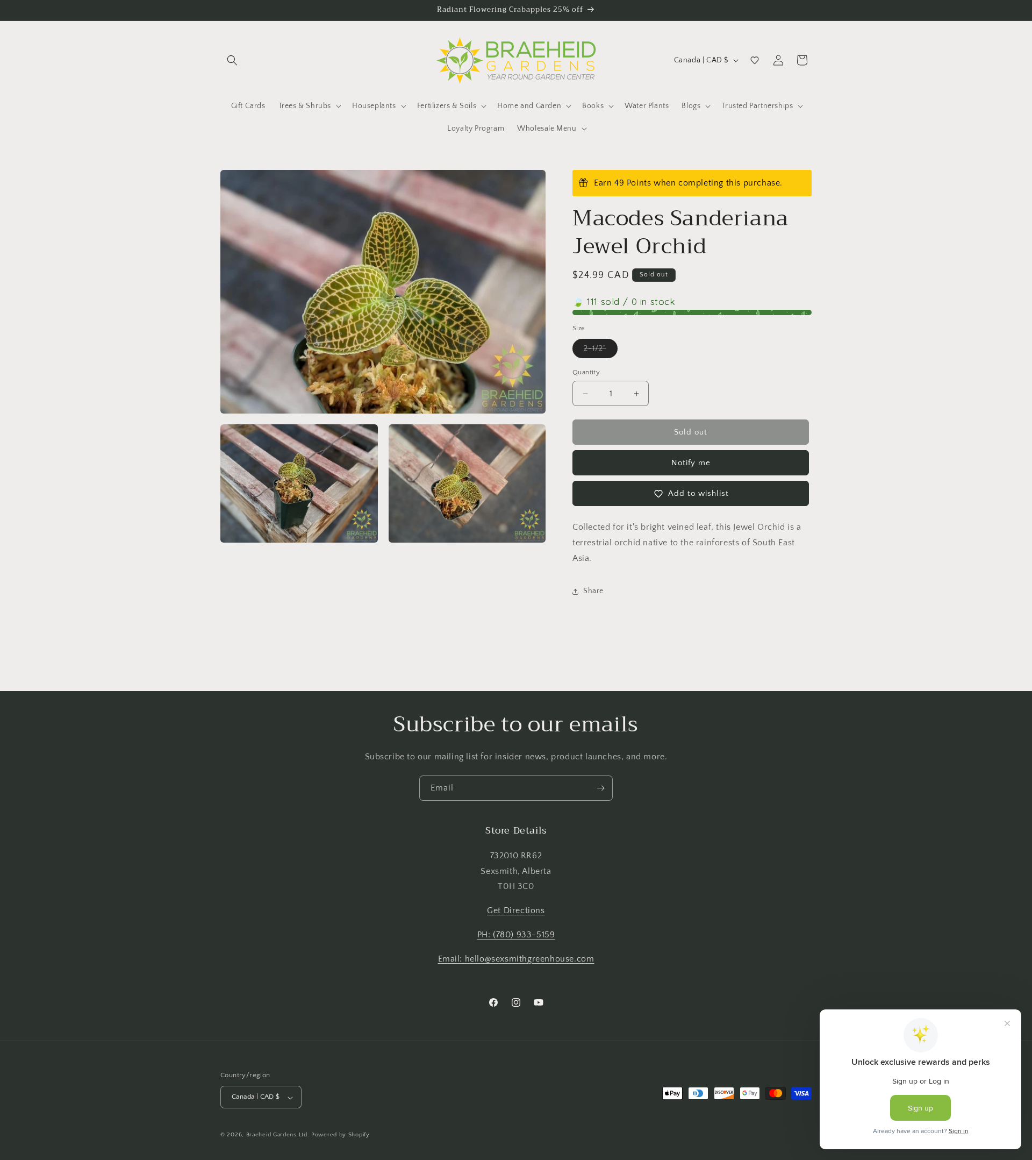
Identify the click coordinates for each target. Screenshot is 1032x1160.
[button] (232, 60)
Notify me (691, 462)
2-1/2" (601, 351)
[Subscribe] (600, 788)
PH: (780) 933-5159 (516, 935)
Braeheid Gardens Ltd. (278, 1135)
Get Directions (515, 910)
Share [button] (593, 591)
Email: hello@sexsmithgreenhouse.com (516, 958)
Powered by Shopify (340, 1135)
